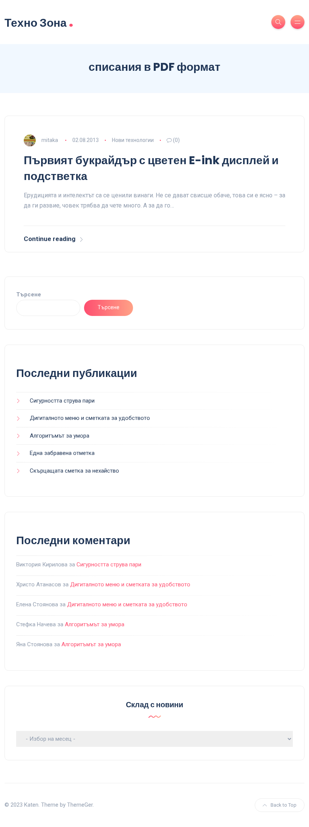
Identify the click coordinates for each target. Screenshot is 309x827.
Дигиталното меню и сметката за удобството (90, 418)
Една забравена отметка (62, 453)
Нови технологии (133, 140)
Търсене (28, 294)
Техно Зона (39, 22)
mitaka (49, 140)
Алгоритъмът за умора (59, 435)
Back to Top (284, 805)
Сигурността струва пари (62, 400)
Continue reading (49, 239)
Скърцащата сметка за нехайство (74, 470)
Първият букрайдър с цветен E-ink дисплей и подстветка (151, 168)
